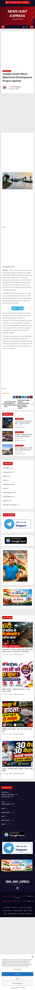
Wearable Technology (9, 505)
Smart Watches (7, 496)
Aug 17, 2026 (8, 654)
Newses (29, 901)
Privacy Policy (7, 910)
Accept (17, 974)
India (4, 476)
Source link (5, 393)
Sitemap (29, 907)
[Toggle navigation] (23, 27)
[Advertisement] (17, 51)
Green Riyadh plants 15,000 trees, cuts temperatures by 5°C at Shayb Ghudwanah (23, 449)
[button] (32, 956)
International (6, 70)
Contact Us (15, 907)
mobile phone (7, 492)
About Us (22, 907)
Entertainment (7, 472)
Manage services (17, 969)
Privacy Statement (15, 987)
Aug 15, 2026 (8, 773)
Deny (17, 978)
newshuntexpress (16, 86)
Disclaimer (22, 987)
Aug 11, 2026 (19, 425)
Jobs (4, 488)
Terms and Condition (24, 913)
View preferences (17, 983)
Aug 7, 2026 (18, 451)
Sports (5, 500)
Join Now (17, 308)
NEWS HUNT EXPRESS (17, 881)
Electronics (6, 468)
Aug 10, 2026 (19, 438)
